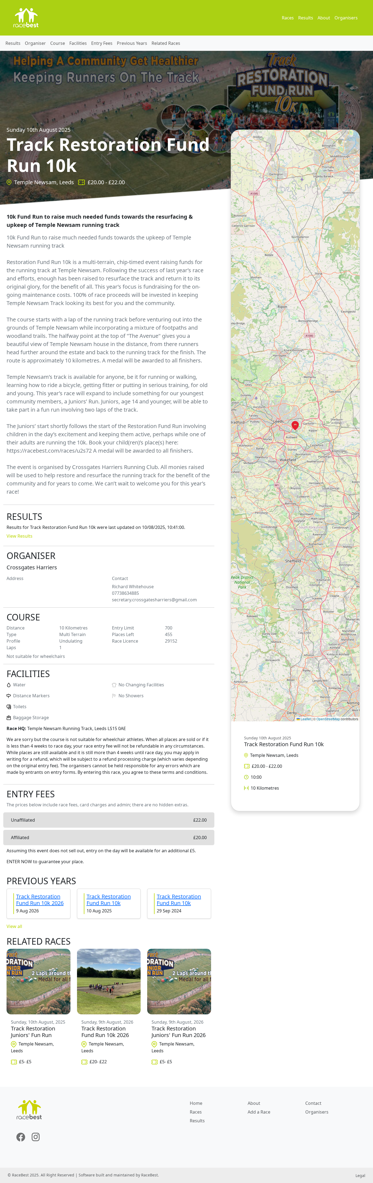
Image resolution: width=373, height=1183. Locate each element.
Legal (360, 1175)
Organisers (346, 18)
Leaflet (305, 718)
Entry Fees (102, 43)
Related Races (166, 43)
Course (57, 43)
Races (288, 18)
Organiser (35, 43)
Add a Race (259, 1112)
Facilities (78, 43)
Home (196, 1103)
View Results (19, 536)
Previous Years (132, 43)
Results (305, 18)
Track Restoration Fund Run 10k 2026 (40, 900)
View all (14, 926)
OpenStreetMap (328, 718)
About (324, 18)
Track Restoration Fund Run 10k (109, 900)
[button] (295, 425)
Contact (313, 1103)
